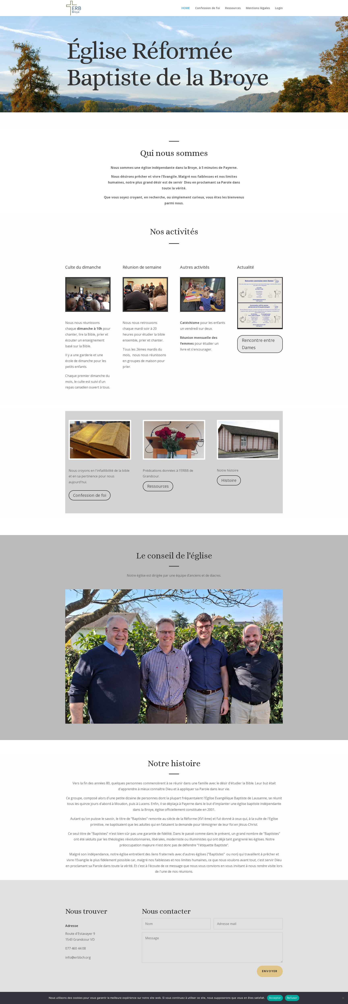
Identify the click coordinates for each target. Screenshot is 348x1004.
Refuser (292, 997)
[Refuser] (343, 998)
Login (279, 8)
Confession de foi (207, 8)
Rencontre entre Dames (258, 343)
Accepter (275, 997)
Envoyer (270, 971)
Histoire (228, 480)
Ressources (233, 8)
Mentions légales (258, 8)
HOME (185, 8)
